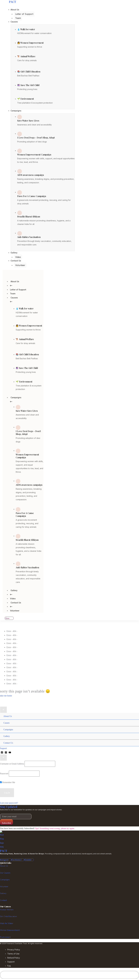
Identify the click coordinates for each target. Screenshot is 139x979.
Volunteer (14, 610)
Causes (14, 297)
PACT (3, 851)
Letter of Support (18, 289)
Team (12, 293)
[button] (69, 748)
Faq (9, 966)
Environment (5, 937)
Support (11, 962)
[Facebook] (2, 752)
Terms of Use (13, 954)
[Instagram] (6, 752)
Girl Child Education (8, 916)
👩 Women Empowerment (30, 42)
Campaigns (16, 397)
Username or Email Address (12, 764)
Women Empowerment (10, 930)
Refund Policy (13, 958)
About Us (15, 281)
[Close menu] (3, 709)
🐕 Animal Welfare (26, 56)
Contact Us (16, 602)
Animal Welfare (6, 909)
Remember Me (8, 782)
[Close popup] (3, 757)
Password (4, 773)
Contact (3, 900)
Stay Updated (8, 806)
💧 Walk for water (26, 29)
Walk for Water (6, 923)
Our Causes (5, 873)
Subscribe (6, 823)
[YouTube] (10, 752)
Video (13, 598)
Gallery (14, 590)
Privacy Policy (13, 949)
